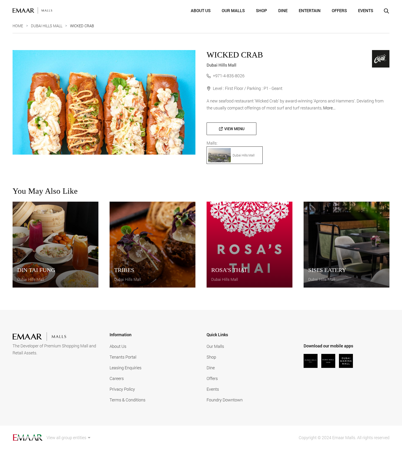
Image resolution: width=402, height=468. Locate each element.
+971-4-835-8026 (229, 75)
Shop (261, 10)
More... (329, 108)
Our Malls (233, 10)
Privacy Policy (122, 389)
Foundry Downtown (225, 400)
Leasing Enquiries (125, 367)
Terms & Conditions (127, 400)
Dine (283, 10)
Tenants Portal (123, 357)
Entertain (310, 10)
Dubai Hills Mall (46, 25)
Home (18, 25)
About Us (201, 10)
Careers (117, 378)
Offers (339, 10)
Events (365, 10)
